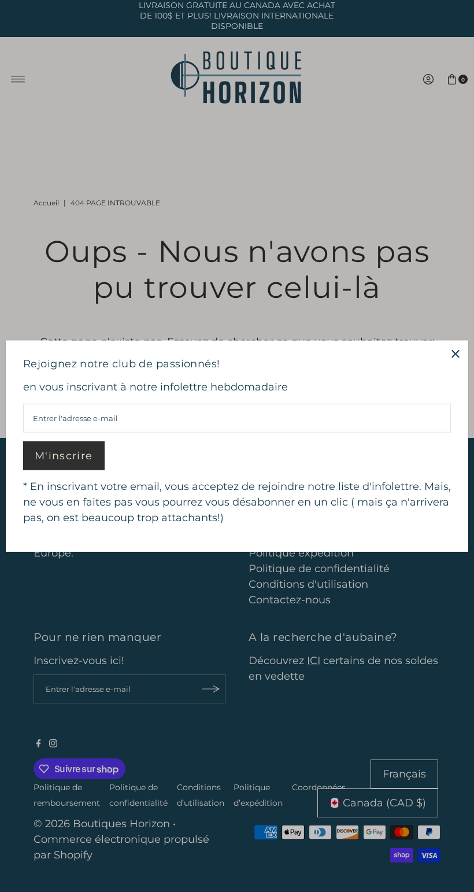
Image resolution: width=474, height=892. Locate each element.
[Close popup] (455, 354)
